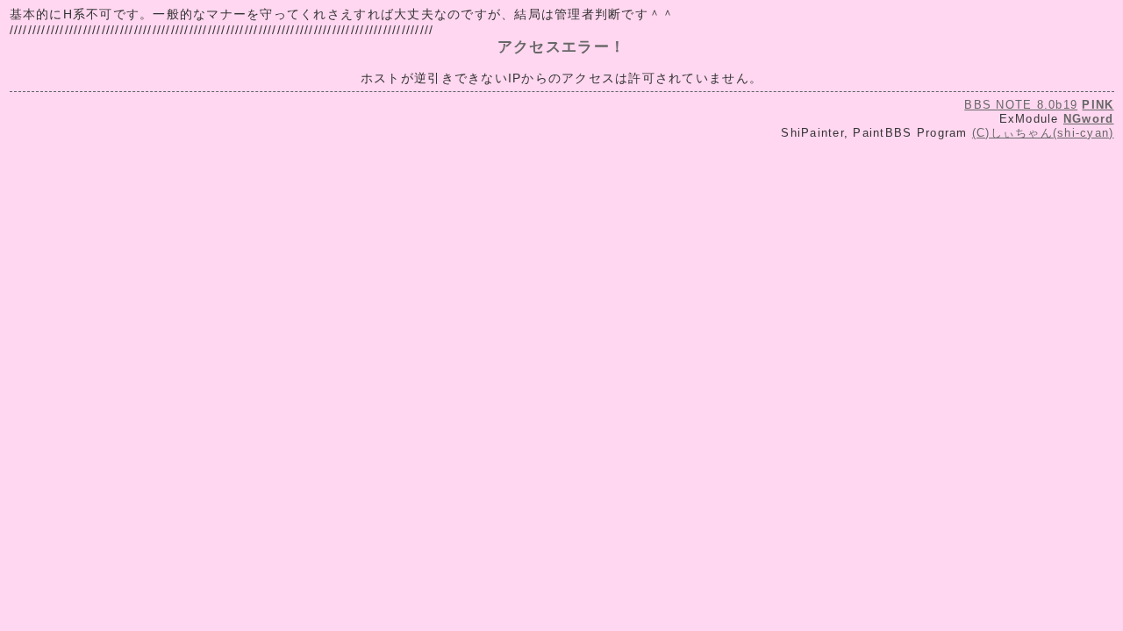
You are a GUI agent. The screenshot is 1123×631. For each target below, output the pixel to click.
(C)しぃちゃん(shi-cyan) (1043, 132)
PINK (1097, 104)
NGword (1088, 118)
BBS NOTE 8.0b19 (1020, 104)
